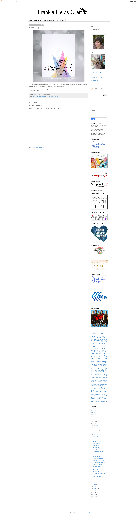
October (95, 429)
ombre (96, 380)
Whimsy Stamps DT (101, 401)
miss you (93, 377)
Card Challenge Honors (49, 20)
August (95, 432)
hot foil (93, 371)
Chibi (106, 345)
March (94, 484)
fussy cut (93, 362)
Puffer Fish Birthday (97, 476)
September (95, 430)
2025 (93, 410)
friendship (104, 361)
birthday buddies (103, 339)
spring (92, 390)
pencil (92, 382)
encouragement (43, 96)
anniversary (105, 334)
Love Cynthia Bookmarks (98, 460)
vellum (98, 398)
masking (56, 96)
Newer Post (32, 144)
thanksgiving (96, 394)
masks (97, 375)
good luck (49, 96)
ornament (92, 381)
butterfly (95, 340)
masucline (101, 375)
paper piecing (104, 381)
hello (98, 368)
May (94, 480)
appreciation (102, 336)
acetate (97, 332)
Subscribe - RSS (95, 80)
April (94, 482)
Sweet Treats (96, 445)
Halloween (98, 367)
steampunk (96, 391)
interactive (103, 373)
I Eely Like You (96, 443)
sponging (104, 388)
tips (101, 395)
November (95, 427)
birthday (97, 339)
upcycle (105, 397)
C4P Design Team (95, 341)
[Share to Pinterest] (49, 94)
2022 (93, 416)
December (95, 425)
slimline (95, 388)
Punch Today (96, 436)
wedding (102, 400)
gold (92, 364)
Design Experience (60, 20)
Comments (95, 88)
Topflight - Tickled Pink (98, 468)
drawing (92, 358)
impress (98, 373)
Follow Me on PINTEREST (96, 74)
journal (94, 374)
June (94, 479)
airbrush (97, 334)
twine (102, 397)
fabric (92, 361)
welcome (105, 400)
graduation (105, 364)
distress (97, 356)
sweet (96, 392)
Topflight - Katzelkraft (97, 441)
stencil (100, 391)
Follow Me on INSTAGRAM (97, 72)
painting (99, 381)
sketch (92, 388)
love (101, 374)
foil (101, 361)
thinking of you (96, 395)
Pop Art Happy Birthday (98, 458)
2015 (93, 494)
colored (92, 348)
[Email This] (43, 94)
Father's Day (95, 361)
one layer (100, 380)
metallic (105, 375)
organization (105, 380)
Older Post (85, 144)
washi (92, 400)
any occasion (94, 336)
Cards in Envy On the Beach (99, 453)
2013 (93, 498)
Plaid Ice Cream (96, 440)
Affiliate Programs (38, 20)
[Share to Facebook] (48, 94)
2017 (93, 490)
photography (96, 382)
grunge (102, 365)
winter (92, 403)
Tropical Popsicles (97, 469)
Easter (99, 358)
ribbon (92, 384)
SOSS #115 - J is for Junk (98, 438)
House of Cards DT (101, 371)
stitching (105, 391)
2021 (93, 418)
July (94, 434)
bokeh (92, 340)
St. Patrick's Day (97, 390)
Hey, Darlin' (95, 449)
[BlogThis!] (45, 94)
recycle (101, 382)
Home (30, 20)
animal (34, 96)
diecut (93, 356)
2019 (93, 421)
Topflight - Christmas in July (99, 462)
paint (96, 381)
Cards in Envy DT (103, 341)
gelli (97, 362)
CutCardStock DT (99, 353)
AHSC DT (93, 334)
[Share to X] (46, 94)
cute (39, 96)
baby (96, 337)
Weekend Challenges (98, 454)
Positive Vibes (96, 447)
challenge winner (100, 345)
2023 (93, 414)
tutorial (99, 397)
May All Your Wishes (97, 464)
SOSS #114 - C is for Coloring (99, 456)
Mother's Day (93, 378)
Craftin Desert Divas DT (102, 351)
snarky (98, 388)
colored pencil (97, 348)
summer (92, 393)
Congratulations (94, 350)
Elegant (105, 358)
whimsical (93, 401)
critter (92, 353)
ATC (106, 336)
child (92, 347)
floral (99, 361)
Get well (100, 362)
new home (105, 378)
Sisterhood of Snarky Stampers (99, 387)
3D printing (93, 332)
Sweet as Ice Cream (97, 466)
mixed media (98, 377)
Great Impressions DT (96, 365)
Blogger (88, 512)
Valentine (93, 398)
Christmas (96, 347)
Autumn (92, 337)
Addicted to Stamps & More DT (100, 333)
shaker (102, 384)
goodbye (52, 96)
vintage (105, 398)
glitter (106, 362)
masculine (104, 374)
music (97, 378)
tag (103, 392)
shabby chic (99, 384)
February (95, 486)
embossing (94, 360)
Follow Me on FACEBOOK (96, 77)
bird (94, 339)
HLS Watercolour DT (97, 370)
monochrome (104, 377)
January (95, 488)
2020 (93, 419)
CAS (37, 96)
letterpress (97, 374)
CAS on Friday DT (101, 343)
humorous (93, 373)
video (102, 398)
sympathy (100, 393)
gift (103, 362)
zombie (102, 402)
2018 (93, 423)
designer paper (103, 355)
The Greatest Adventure (98, 451)
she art (95, 385)
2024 (93, 412)
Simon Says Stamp (102, 385)
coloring (104, 348)
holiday (104, 370)
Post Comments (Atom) (40, 147)
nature (101, 378)
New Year (93, 380)
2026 (93, 408)
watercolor (97, 400)
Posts (94, 86)
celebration (93, 345)
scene (95, 384)
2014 (93, 496)
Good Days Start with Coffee (99, 471)
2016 (93, 492)
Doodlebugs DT (103, 356)
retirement (105, 382)
